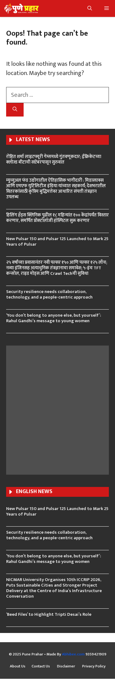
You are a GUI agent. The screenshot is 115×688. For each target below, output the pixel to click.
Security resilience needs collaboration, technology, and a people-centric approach (49, 294)
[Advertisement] (57, 409)
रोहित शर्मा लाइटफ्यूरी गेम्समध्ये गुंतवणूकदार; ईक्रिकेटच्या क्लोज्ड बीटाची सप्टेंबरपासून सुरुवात (53, 159)
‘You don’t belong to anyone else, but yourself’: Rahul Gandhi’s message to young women (53, 318)
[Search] (15, 110)
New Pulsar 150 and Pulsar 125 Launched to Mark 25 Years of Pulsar (57, 241)
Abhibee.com (73, 654)
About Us (17, 666)
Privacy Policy (93, 666)
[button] (89, 8)
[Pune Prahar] (21, 8)
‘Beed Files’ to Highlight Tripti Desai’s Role (48, 614)
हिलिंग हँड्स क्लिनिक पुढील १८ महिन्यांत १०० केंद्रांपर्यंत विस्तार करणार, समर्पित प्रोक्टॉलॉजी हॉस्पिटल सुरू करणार (57, 217)
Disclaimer (66, 666)
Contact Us (41, 666)
